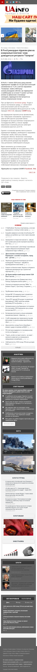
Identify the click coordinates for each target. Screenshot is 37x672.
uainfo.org (21, 662)
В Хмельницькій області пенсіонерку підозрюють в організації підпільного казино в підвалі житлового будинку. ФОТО (18, 451)
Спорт (9, 653)
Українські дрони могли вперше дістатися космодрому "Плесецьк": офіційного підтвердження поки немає (19, 262)
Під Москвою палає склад (14, 291)
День (7, 602)
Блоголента (6, 655)
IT (28, 651)
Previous (2, 35)
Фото (18, 431)
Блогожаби (18, 516)
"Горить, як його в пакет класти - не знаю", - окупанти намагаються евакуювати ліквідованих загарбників (19, 337)
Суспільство (25, 649)
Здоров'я (5, 653)
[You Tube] (16, 2)
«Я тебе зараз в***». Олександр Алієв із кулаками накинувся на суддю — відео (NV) (18, 489)
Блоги (18, 563)
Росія (3, 186)
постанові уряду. (20, 103)
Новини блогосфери (22, 48)
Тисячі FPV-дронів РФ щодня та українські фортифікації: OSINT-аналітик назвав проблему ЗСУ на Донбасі (19, 301)
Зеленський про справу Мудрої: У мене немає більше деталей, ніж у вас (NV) (19, 494)
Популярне (26, 599)
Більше (18, 347)
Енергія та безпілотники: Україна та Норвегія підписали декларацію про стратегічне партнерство (20, 269)
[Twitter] (13, 2)
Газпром (8, 186)
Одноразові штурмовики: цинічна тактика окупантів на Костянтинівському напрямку (21, 568)
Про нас (5, 666)
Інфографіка (18, 541)
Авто (26, 651)
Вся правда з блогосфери (8, 48)
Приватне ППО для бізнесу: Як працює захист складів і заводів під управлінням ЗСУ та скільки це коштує (22, 369)
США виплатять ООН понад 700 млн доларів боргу (18, 606)
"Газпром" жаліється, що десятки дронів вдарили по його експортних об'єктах (18, 217)
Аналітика (18, 354)
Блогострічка (18, 478)
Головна (5, 649)
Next (35, 35)
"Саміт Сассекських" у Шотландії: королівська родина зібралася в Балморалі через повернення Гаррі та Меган (20, 248)
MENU (2, 2)
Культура (9, 651)
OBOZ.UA (10, 111)
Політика (18, 649)
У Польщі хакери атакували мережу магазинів (16, 616)
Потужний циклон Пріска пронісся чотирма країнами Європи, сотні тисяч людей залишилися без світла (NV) (18, 507)
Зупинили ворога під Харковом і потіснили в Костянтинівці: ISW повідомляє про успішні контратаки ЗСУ (19, 308)
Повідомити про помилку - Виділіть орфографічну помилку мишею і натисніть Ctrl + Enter (16, 180)
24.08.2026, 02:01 (10, 486)
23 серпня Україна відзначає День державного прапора (10, 39)
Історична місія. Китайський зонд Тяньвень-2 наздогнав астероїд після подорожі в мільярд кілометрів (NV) (19, 483)
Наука (13, 651)
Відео (17, 653)
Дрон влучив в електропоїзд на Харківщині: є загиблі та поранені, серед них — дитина (19, 255)
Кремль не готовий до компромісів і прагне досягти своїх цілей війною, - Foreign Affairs (22, 378)
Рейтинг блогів (13, 655)
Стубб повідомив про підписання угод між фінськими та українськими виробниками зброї (19, 320)
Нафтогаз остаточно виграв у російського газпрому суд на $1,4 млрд (30, 217)
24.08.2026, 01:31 (10, 491)
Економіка (31, 649)
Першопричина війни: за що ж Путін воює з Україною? (22, 575)
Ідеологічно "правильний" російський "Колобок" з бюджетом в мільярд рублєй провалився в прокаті (22, 584)
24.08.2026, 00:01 (10, 510)
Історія (18, 651)
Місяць (18, 602)
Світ (5, 651)
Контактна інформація (13, 666)
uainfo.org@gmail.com (25, 666)
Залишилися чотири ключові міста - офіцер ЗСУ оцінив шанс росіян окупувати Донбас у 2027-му (19, 241)
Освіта (22, 651)
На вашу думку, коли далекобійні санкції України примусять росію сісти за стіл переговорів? (17, 391)
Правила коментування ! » (28, 223)
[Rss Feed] (7, 2)
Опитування (18, 387)
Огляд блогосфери (24, 653)
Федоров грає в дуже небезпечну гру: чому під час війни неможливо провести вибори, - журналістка (22, 360)
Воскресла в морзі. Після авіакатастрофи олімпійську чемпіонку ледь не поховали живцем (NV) (18, 500)
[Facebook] (10, 2)
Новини (18, 225)
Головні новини (11, 649)
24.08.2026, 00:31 (10, 504)
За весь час (28, 602)
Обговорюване (12, 599)
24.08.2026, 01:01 (10, 497)
